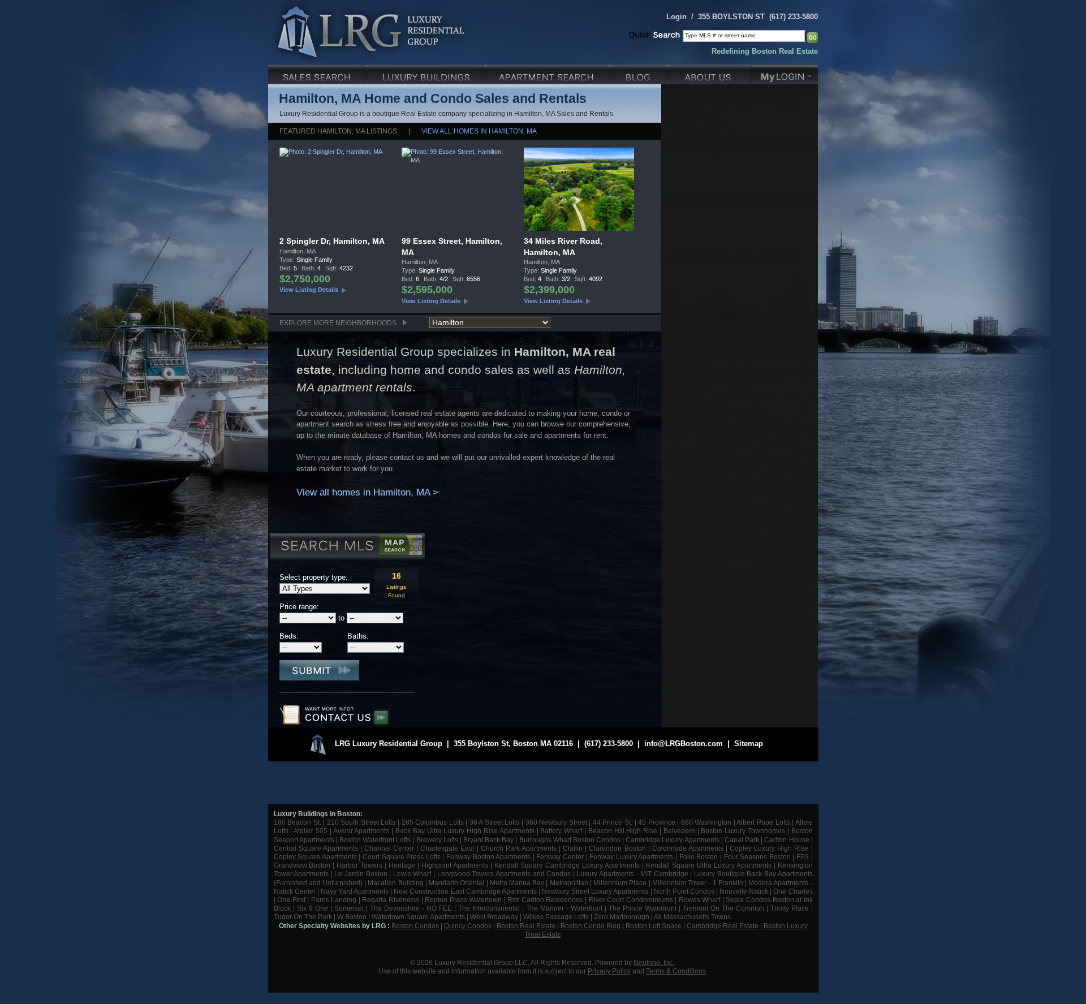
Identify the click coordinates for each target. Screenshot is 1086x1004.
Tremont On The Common (723, 908)
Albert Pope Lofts (763, 822)
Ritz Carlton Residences (545, 899)
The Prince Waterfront (642, 908)
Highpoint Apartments (455, 865)
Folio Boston (698, 856)
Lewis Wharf (412, 873)
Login (676, 16)
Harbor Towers (359, 865)
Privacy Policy (609, 971)
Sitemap (748, 743)
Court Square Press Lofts (402, 856)
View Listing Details (308, 289)
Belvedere (679, 830)
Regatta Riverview (390, 899)
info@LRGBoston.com (683, 743)
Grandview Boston (302, 865)
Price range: (299, 606)
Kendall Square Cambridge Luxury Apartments (568, 865)
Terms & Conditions (676, 971)
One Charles (792, 891)
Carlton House (786, 839)
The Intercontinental (489, 908)
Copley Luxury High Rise (769, 848)
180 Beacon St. (297, 822)
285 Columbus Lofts (433, 822)
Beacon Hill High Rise (622, 830)
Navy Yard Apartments (355, 891)
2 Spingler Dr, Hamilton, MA (332, 240)
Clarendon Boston (617, 848)
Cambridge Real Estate (723, 925)
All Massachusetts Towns (692, 916)
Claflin (574, 848)
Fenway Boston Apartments (488, 856)
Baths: (358, 636)
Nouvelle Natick (743, 891)
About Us (710, 73)
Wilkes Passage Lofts (556, 916)
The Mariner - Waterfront (564, 908)
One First (291, 899)
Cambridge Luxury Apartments (672, 839)
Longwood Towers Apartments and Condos (504, 873)
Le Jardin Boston (360, 873)
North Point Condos (684, 891)
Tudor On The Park (303, 916)
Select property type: (313, 577)
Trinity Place (790, 908)
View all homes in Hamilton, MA (479, 131)
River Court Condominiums (631, 899)
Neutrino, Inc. (654, 962)
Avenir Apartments (361, 830)
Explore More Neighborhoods (338, 322)
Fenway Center (560, 856)
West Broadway (494, 916)
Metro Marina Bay (517, 882)
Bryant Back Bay (488, 839)
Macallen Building (395, 882)
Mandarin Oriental (456, 882)
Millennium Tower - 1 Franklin (697, 882)
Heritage (402, 865)
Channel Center (389, 848)
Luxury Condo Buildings (427, 73)
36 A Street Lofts (494, 822)
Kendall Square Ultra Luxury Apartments (709, 865)
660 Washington (706, 822)
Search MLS (346, 547)
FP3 (803, 856)
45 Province (656, 822)
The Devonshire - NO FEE (411, 908)
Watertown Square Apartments (418, 916)
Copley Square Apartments (315, 856)
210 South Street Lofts (361, 822)
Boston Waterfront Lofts (375, 839)
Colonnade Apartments (687, 848)
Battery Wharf (561, 830)
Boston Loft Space (654, 925)
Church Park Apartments (519, 848)
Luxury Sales (318, 73)
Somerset (349, 908)
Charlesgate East (447, 848)
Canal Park (742, 839)
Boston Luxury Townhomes (743, 830)
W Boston (352, 916)
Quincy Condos (468, 925)
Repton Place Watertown (463, 899)
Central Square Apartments (316, 848)
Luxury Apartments (548, 73)
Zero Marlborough (621, 916)
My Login (785, 73)
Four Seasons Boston (758, 856)
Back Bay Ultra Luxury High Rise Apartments (465, 830)
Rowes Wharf (700, 899)
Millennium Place (620, 882)
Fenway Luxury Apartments (631, 856)
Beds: (289, 636)
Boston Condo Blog (590, 925)
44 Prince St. (612, 822)
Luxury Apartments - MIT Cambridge (632, 873)
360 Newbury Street (556, 822)
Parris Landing (334, 899)
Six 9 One (312, 908)
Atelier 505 (312, 830)
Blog (640, 73)
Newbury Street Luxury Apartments (595, 891)
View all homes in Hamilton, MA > (367, 492)
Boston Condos (415, 925)
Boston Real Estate (526, 925)
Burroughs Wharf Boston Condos (569, 839)
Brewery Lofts (437, 839)
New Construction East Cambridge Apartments (465, 891)
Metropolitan (570, 882)
